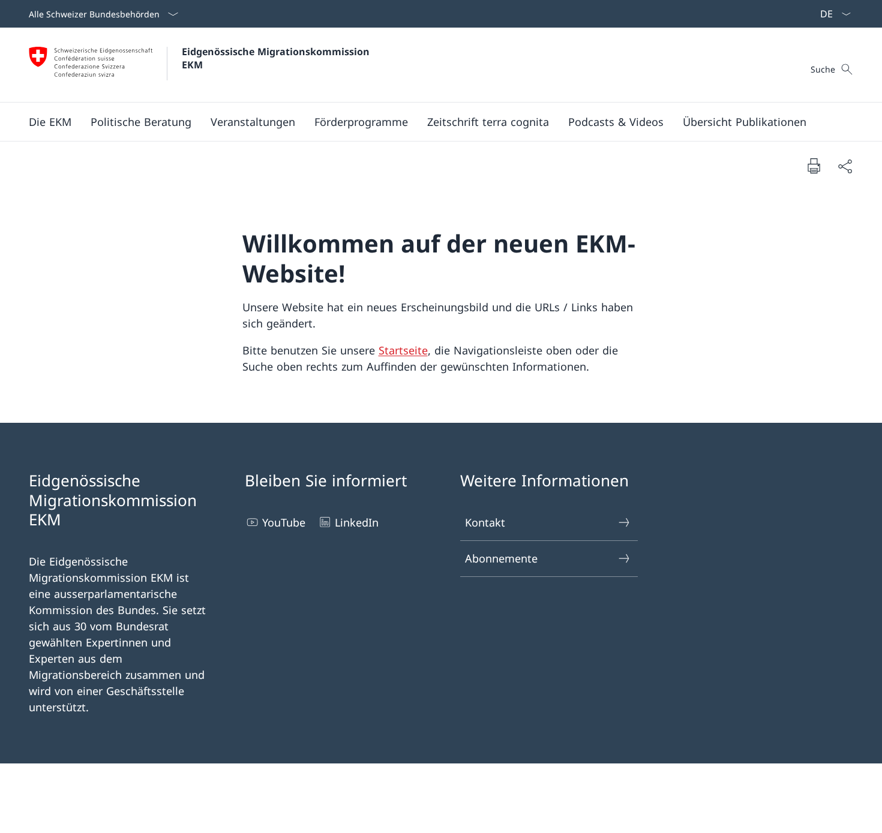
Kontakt (485, 522)
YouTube (283, 522)
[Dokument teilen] (844, 166)
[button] (50, 122)
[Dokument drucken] (813, 165)
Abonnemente (501, 558)
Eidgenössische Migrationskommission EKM (277, 58)
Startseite (403, 350)
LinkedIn (357, 522)
